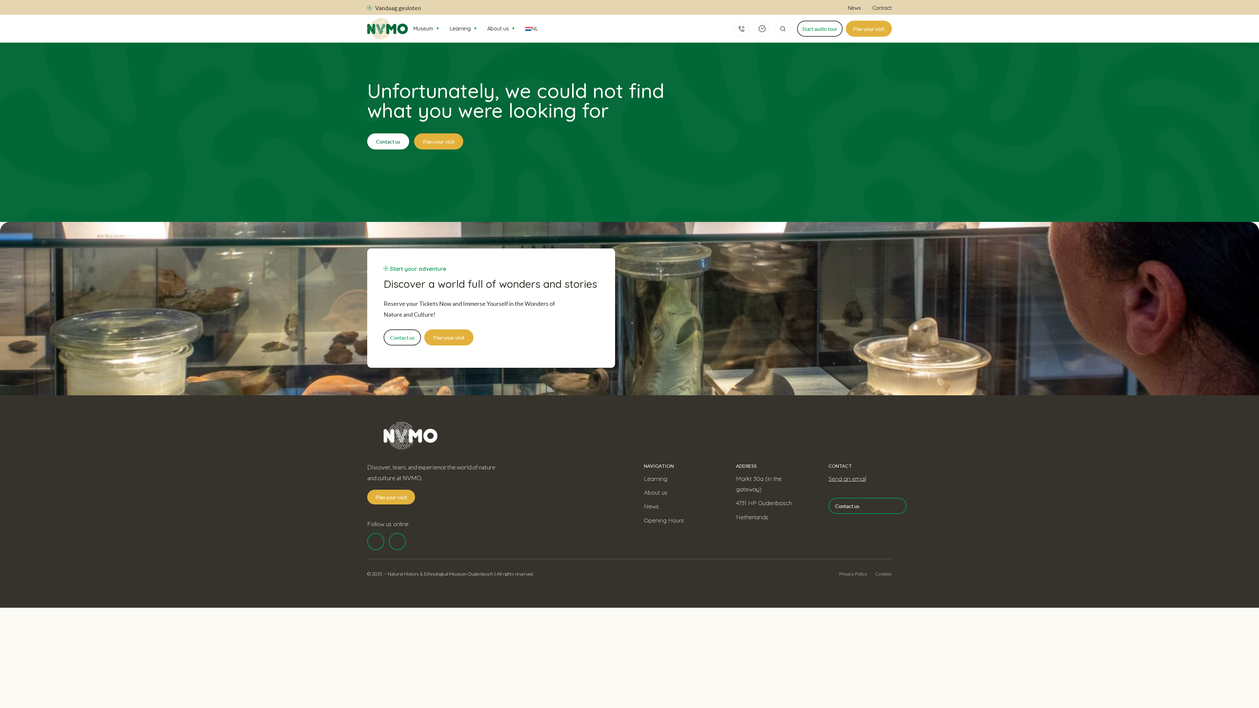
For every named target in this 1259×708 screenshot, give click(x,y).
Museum (426, 28)
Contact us (388, 141)
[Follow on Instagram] (397, 541)
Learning (463, 28)
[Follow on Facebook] (375, 541)
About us (501, 28)
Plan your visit (869, 29)
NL (534, 28)
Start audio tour (819, 29)
